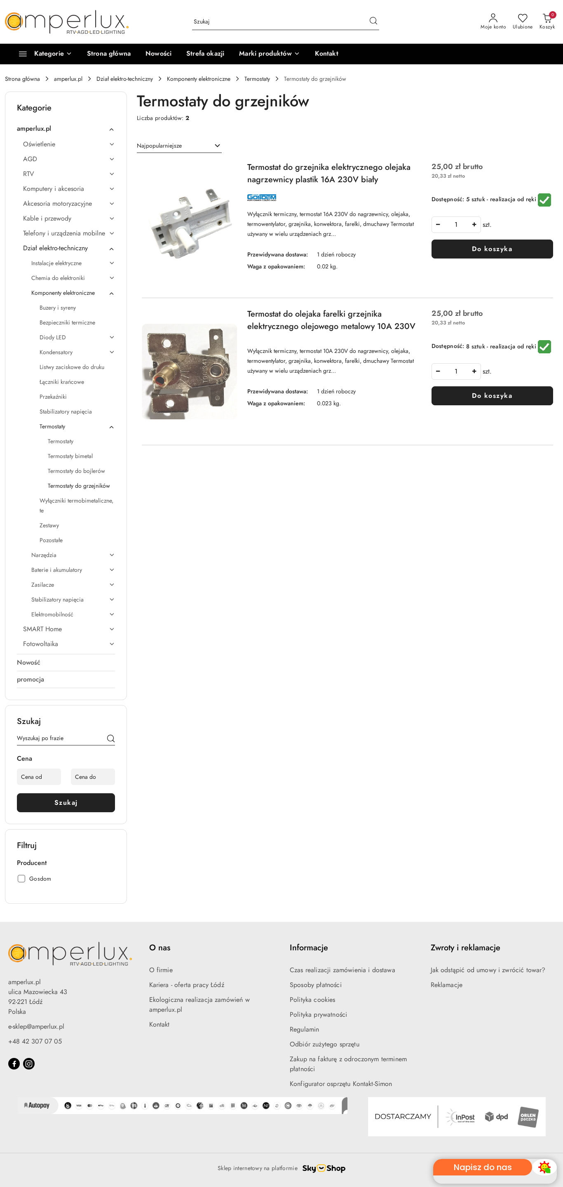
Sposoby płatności (316, 985)
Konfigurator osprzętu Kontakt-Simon (341, 1083)
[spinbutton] (456, 225)
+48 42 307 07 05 (35, 1041)
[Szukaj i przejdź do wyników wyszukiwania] (373, 22)
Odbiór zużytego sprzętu (324, 1044)
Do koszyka (492, 249)
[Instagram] (29, 1063)
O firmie (161, 970)
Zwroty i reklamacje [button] (465, 948)
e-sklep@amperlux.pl (36, 1026)
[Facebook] (14, 1063)
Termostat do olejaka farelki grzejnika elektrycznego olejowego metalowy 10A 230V (331, 320)
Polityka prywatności (318, 1014)
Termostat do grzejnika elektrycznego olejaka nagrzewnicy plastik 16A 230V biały (329, 173)
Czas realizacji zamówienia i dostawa (342, 970)
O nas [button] (159, 948)
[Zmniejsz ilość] (438, 225)
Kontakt (159, 1024)
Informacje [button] (309, 948)
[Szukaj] (111, 739)
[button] (269, 54)
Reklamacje (447, 985)
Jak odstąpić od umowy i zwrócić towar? (488, 970)
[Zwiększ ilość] (474, 225)
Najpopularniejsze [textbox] (159, 145)
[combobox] (179, 146)
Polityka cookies (312, 999)
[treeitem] (66, 128)
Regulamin (304, 1029)
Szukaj (66, 802)
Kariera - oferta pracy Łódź (186, 985)
